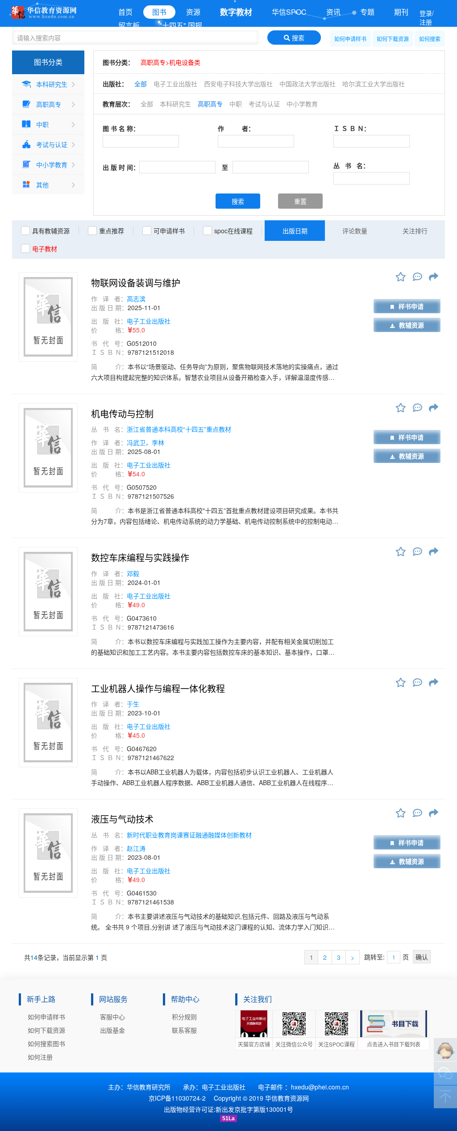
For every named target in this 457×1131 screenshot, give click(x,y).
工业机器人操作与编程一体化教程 (158, 688)
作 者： (236, 128)
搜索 (297, 37)
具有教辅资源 (51, 230)
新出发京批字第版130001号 (254, 1109)
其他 (42, 184)
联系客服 (184, 1030)
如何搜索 (429, 38)
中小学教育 (51, 164)
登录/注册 (427, 17)
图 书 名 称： (121, 128)
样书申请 (411, 306)
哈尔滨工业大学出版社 (373, 83)
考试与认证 (51, 144)
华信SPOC (289, 12)
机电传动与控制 (122, 414)
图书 (159, 12)
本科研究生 (51, 84)
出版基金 (112, 1030)
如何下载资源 (393, 38)
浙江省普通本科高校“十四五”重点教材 (179, 429)
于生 (133, 703)
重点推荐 (111, 230)
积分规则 (184, 1016)
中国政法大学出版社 (307, 83)
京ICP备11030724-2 (177, 1097)
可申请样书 (169, 230)
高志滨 (136, 298)
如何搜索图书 (46, 1043)
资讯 (333, 12)
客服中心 (112, 1016)
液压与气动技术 (122, 819)
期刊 (401, 12)
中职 (42, 124)
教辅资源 (411, 324)
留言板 (129, 25)
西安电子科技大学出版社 (238, 83)
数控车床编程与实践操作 (140, 557)
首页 (125, 12)
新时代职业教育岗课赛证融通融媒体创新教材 (189, 834)
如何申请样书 (350, 38)
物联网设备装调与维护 (135, 283)
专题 (367, 12)
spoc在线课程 (233, 230)
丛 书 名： (351, 165)
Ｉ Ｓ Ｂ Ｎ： (351, 128)
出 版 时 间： (121, 167)
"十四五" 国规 (180, 25)
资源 (193, 12)
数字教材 (236, 12)
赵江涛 (136, 848)
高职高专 (48, 104)
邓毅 (133, 573)
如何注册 (40, 1056)
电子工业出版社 (175, 83)
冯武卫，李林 (145, 442)
